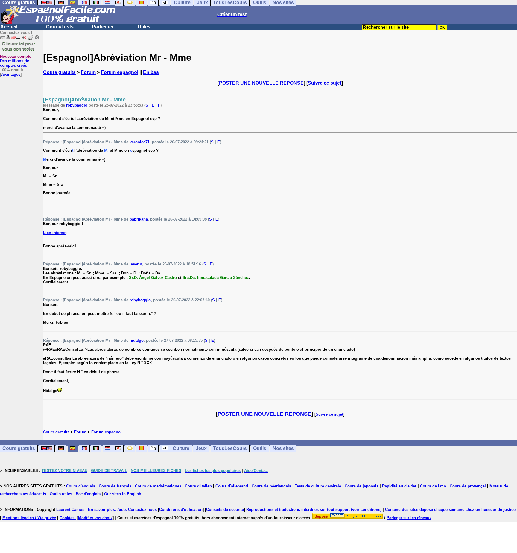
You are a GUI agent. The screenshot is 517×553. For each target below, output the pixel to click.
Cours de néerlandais (271, 486)
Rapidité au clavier (399, 486)
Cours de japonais (361, 486)
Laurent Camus (70, 509)
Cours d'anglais (80, 486)
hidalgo (137, 340)
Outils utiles (61, 494)
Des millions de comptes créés (15, 61)
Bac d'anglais (88, 494)
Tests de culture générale (318, 486)
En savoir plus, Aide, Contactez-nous (122, 509)
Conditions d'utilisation (181, 509)
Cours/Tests (60, 26)
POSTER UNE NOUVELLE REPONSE (261, 83)
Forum (88, 72)
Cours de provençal (468, 486)
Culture (181, 448)
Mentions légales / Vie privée (29, 518)
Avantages (10, 74)
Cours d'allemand (231, 486)
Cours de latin (433, 486)
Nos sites (283, 448)
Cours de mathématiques (158, 486)
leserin (136, 264)
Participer (103, 26)
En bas (151, 72)
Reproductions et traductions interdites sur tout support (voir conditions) (313, 509)
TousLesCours (230, 448)
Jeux (201, 448)
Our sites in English (122, 494)
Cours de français (115, 486)
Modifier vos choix (95, 518)
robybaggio (76, 105)
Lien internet (54, 232)
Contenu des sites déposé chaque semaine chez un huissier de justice (450, 509)
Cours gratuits (59, 72)
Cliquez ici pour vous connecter (18, 46)
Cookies (67, 518)
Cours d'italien (198, 486)
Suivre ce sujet (324, 83)
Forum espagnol (119, 72)
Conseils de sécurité (225, 509)
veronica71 (140, 142)
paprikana (139, 219)
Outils (259, 448)
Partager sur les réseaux (409, 518)
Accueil (8, 26)
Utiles (144, 26)
